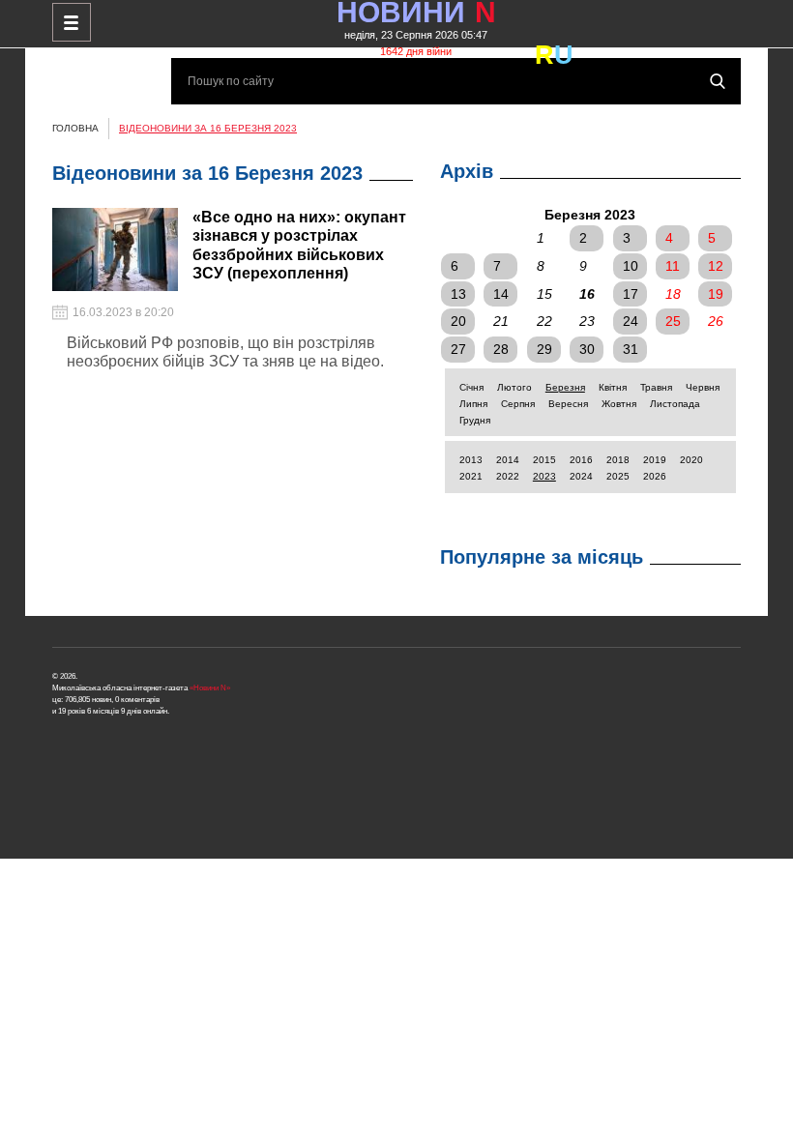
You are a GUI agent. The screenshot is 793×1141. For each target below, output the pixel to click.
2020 (691, 459)
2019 (654, 459)
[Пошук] (717, 81)
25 (673, 321)
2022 (507, 476)
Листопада (675, 403)
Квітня (613, 387)
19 (715, 294)
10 (630, 266)
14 (501, 294)
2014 (507, 459)
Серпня (518, 403)
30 (587, 349)
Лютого (514, 387)
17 (630, 294)
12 (715, 266)
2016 (581, 459)
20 (458, 321)
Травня (656, 387)
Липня (473, 403)
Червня (703, 387)
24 (630, 321)
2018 (618, 459)
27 (458, 349)
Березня (565, 387)
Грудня (474, 420)
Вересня (568, 403)
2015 (544, 459)
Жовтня (619, 403)
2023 (544, 476)
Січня (471, 387)
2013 (471, 459)
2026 (654, 476)
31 (630, 349)
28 (501, 349)
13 (458, 294)
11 (672, 266)
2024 (581, 476)
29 (544, 349)
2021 (471, 476)
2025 (618, 476)
